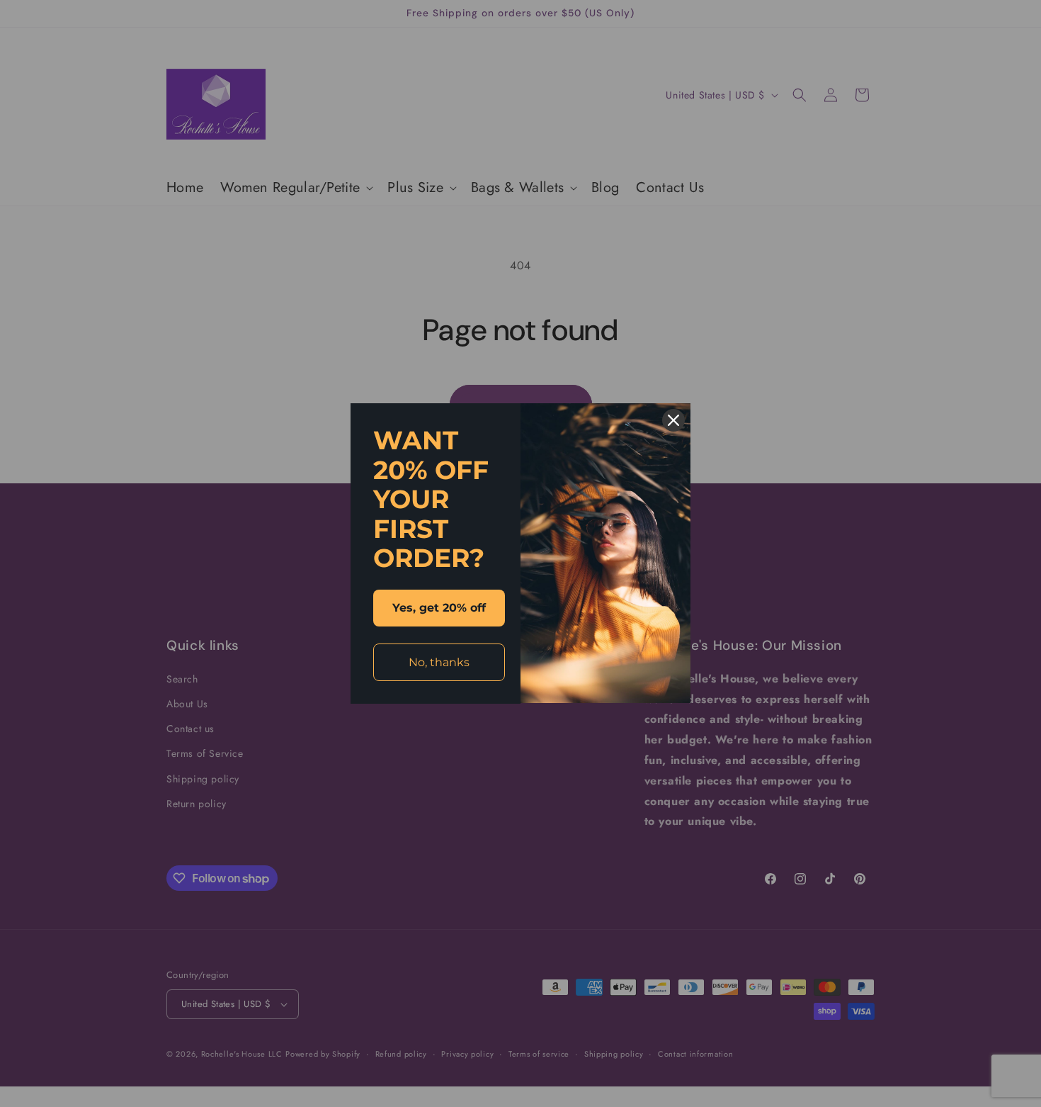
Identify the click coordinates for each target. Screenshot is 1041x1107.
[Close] (673, 420)
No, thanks (439, 662)
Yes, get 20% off (439, 607)
